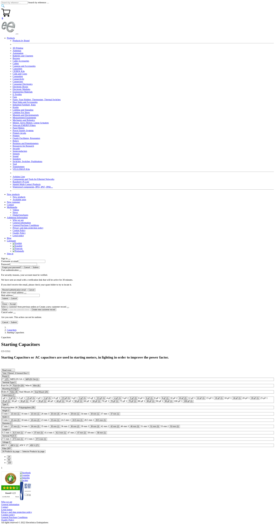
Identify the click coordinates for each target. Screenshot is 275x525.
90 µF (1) (168, 401)
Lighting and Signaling (23, 110)
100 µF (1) (188, 401)
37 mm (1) (115, 414)
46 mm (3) (134, 426)
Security (16, 148)
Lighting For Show (21, 112)
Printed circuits (19, 133)
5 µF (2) (133, 398)
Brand (5, 376)
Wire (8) (36, 386)
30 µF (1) (24, 401)
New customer (13, 202)
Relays (16, 141)
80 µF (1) (150, 401)
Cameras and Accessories (24, 66)
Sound (15, 156)
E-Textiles (17, 94)
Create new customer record (43, 310)
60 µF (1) (96, 401)
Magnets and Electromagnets (26, 115)
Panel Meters (18, 128)
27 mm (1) (15, 426)
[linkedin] (25, 478)
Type (5, 404)
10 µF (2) (182, 398)
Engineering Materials (23, 92)
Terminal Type (8, 382)
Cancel (27, 267)
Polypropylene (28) (27, 407)
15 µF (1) (219, 398)
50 (9, 460)
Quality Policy (19, 233)
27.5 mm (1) (18, 439)
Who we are (18, 220)
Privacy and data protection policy (28, 228)
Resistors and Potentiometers (26, 143)
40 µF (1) (60, 401)
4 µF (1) (117, 398)
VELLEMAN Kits (21, 169)
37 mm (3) (38, 433)
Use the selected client (19, 310)
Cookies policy (8, 515)
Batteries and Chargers (23, 56)
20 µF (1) (255, 398)
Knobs (16, 107)
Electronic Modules (21, 89)
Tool (15, 164)
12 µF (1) (201, 398)
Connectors (18, 81)
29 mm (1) (75, 414)
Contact (10, 204)
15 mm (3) (15, 420)
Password (5, 264)
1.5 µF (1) (31, 398)
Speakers (17, 159)
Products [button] (11, 38)
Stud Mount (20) (41, 392)
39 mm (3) (95, 426)
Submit (36, 267)
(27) (6, 379)
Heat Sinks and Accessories (25, 102)
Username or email (9, 261)
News (15, 212)
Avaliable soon (19, 199)
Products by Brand (21, 40)
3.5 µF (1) (101, 398)
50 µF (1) (78, 401)
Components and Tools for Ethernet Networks (33, 179)
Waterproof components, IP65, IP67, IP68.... (33, 187)
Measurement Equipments (24, 117)
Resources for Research (23, 146)
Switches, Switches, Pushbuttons (27, 161)
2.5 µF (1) (66, 398)
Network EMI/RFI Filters (24, 125)
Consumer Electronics (23, 84)
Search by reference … (38, 2)
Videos (16, 210)
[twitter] (24, 480)
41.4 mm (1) (61, 433)
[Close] (9, 259)
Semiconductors (20, 151)
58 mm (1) (101, 433)
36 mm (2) (75, 426)
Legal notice (18, 235)
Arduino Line (19, 176)
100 (9, 463)
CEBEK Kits (19, 71)
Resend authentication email (14, 290)
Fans (15, 97)
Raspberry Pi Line (21, 182)
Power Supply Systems (23, 130)
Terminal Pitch (9, 436)
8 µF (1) (165, 398)
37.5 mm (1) (41, 439)
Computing (18, 76)
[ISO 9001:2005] (25, 499)
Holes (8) (13, 392)
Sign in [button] (10, 253)
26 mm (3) (55, 414)
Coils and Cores (20, 74)
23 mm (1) (55, 420)
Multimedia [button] (12, 207)
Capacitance (8, 395)
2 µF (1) (47, 398)
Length (5, 430)
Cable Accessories (21, 61)
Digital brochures (20, 215)
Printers (16, 135)
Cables (16, 63)
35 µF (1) (42, 401)
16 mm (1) (35, 414)
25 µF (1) (6, 401)
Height (5, 411)
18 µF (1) (237, 398)
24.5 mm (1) (77, 420)
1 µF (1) (12, 398)
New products (19, 197)
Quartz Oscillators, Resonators (26, 138)
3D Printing (18, 48)
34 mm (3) (35, 426)
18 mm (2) (35, 420)
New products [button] (13, 194)
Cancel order (7, 312)
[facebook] (25, 472)
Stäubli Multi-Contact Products (27, 184)
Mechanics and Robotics (24, 120)
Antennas (17, 50)
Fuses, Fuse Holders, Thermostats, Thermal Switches (37, 99)
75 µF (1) (132, 401)
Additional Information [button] (17, 217)
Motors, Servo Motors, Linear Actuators (31, 123)
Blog (9, 238)
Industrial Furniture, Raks (24, 105)
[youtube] (25, 475)
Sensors (16, 153)
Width (5, 417)
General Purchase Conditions (26, 225)
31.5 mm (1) (18, 433)
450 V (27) (34, 445)
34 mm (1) (95, 414)
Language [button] (11, 241)
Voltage (6, 442)
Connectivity (18, 79)
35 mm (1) (55, 426)
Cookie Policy (19, 230)
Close (4, 304)
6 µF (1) (149, 398)
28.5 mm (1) (101, 420)
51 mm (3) (154, 426)
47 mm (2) (81, 433)
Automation (18, 53)
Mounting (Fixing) (10, 389)
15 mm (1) (15, 414)
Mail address (7, 295)
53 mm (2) (174, 426)
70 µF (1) (114, 401)
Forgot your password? (11, 267)
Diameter (6, 423)
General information (22, 222)
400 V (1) (14, 445)
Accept (13, 304)
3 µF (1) (82, 398)
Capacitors (17, 68)
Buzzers (16, 58)
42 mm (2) (115, 426)
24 (9, 457)
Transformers (18, 166)
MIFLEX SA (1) (32, 379)
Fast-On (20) (18, 386)
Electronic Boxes (20, 86)
